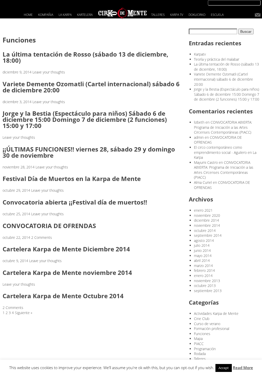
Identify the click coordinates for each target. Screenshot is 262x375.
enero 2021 (203, 210)
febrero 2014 (204, 270)
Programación (205, 348)
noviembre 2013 (207, 280)
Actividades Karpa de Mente (216, 313)
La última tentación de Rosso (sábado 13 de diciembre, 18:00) (85, 57)
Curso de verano (207, 323)
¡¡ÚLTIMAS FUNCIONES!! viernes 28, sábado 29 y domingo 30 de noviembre (89, 152)
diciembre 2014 (206, 220)
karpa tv (176, 15)
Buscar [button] (246, 31)
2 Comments (41, 237)
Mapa (198, 338)
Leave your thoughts (48, 72)
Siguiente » (23, 312)
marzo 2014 (203, 265)
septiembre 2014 (208, 235)
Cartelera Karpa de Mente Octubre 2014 (63, 296)
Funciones (202, 333)
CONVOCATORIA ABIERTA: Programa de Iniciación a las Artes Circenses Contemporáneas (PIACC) (223, 127)
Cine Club (201, 318)
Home (28, 15)
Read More (243, 367)
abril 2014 (202, 260)
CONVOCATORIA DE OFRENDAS (49, 225)
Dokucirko (197, 15)
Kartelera (85, 15)
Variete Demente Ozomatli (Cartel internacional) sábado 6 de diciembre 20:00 (91, 87)
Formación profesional (211, 328)
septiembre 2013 (208, 290)
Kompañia (45, 15)
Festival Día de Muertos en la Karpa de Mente (72, 178)
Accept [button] (224, 368)
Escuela (217, 15)
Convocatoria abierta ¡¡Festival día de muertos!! (75, 202)
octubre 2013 (205, 285)
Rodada (200, 353)
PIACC (199, 343)
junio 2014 (202, 250)
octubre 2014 (205, 230)
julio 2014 (202, 245)
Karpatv (200, 54)
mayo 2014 (203, 255)
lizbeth (199, 122)
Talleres (158, 15)
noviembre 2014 (207, 225)
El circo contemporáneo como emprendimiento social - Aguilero (220, 150)
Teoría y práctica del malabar (216, 59)
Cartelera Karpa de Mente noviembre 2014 (67, 272)
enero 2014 (203, 275)
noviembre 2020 (207, 215)
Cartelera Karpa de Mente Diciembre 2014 (66, 249)
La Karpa (65, 15)
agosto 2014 (204, 240)
